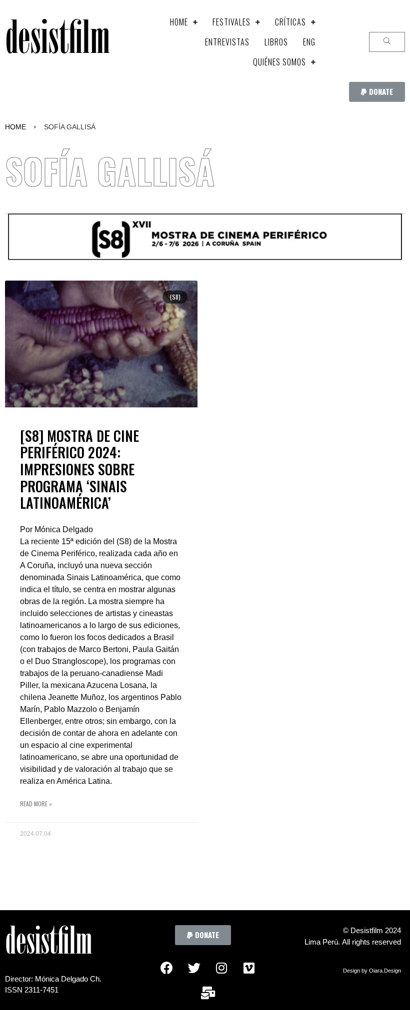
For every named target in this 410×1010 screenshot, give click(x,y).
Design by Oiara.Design (372, 971)
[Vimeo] (249, 967)
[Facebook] (166, 967)
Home (15, 127)
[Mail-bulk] (208, 992)
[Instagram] (221, 967)
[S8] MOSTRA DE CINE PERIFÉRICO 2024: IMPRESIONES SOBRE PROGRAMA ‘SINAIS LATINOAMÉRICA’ (79, 469)
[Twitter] (194, 967)
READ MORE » (36, 803)
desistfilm (57, 42)
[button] (377, 92)
